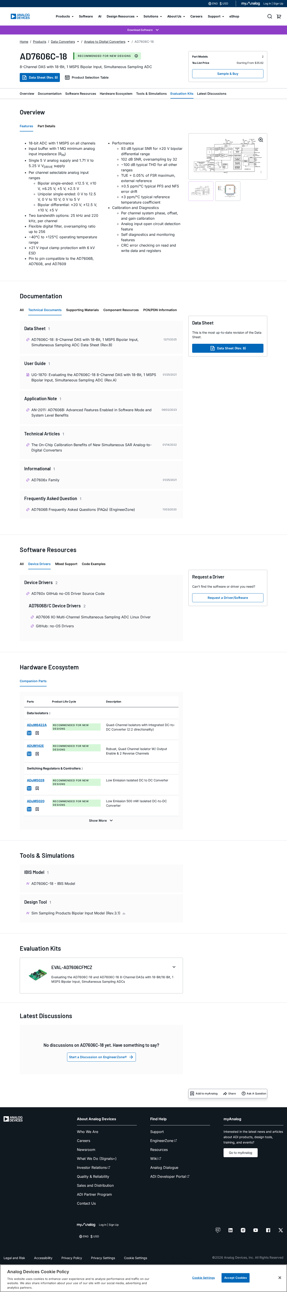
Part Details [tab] (46, 126)
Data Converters (63, 41)
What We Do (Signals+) (97, 1158)
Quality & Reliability (93, 1176)
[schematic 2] (227, 191)
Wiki (154, 1158)
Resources (159, 1149)
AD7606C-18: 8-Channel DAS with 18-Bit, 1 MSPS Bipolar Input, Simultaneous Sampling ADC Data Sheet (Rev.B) (85, 342)
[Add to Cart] (29, 733)
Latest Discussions (211, 93)
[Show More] (101, 820)
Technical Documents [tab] (45, 310)
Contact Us (86, 1203)
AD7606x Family (45, 480)
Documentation (50, 93)
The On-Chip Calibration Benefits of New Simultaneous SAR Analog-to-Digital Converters (91, 447)
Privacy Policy (71, 1258)
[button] (78, 41)
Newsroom (86, 1149)
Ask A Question (256, 1093)
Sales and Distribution (95, 1185)
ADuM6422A (37, 725)
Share (232, 1093)
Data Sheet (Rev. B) (43, 77)
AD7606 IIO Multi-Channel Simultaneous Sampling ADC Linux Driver (93, 617)
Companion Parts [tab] (33, 681)
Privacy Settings (103, 1258)
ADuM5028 (35, 780)
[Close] (280, 1278)
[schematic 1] (200, 191)
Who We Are (87, 1131)
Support (157, 1131)
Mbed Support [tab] (66, 564)
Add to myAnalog (206, 1093)
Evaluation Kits (182, 93)
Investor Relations (92, 1167)
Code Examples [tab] (94, 564)
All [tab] (22, 310)
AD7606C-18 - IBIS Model (53, 883)
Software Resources (80, 93)
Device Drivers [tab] (39, 564)
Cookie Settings (135, 1258)
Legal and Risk (14, 1258)
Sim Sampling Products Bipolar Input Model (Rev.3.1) (76, 913)
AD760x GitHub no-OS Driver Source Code (67, 593)
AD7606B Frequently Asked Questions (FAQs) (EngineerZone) (83, 509)
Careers (83, 1140)
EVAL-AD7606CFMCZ (71, 967)
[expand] (174, 967)
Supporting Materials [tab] (82, 310)
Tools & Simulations (151, 93)
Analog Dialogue (164, 1167)
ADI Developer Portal (168, 1176)
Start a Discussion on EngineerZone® (98, 1057)
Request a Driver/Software (228, 598)
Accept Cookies (235, 1277)
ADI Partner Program (94, 1194)
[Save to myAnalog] (37, 733)
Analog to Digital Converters (104, 41)
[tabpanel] (101, 203)
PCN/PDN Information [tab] (160, 310)
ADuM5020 (35, 801)
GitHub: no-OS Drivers (55, 626)
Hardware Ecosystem (116, 93)
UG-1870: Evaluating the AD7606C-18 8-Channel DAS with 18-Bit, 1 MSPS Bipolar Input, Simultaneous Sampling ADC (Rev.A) (93, 377)
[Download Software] (143, 30)
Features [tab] (26, 126)
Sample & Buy (227, 73)
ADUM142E (35, 746)
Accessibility (43, 1258)
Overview (27, 93)
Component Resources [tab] (121, 310)
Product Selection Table (90, 77)
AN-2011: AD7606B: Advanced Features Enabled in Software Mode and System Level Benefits (91, 412)
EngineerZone (161, 1140)
